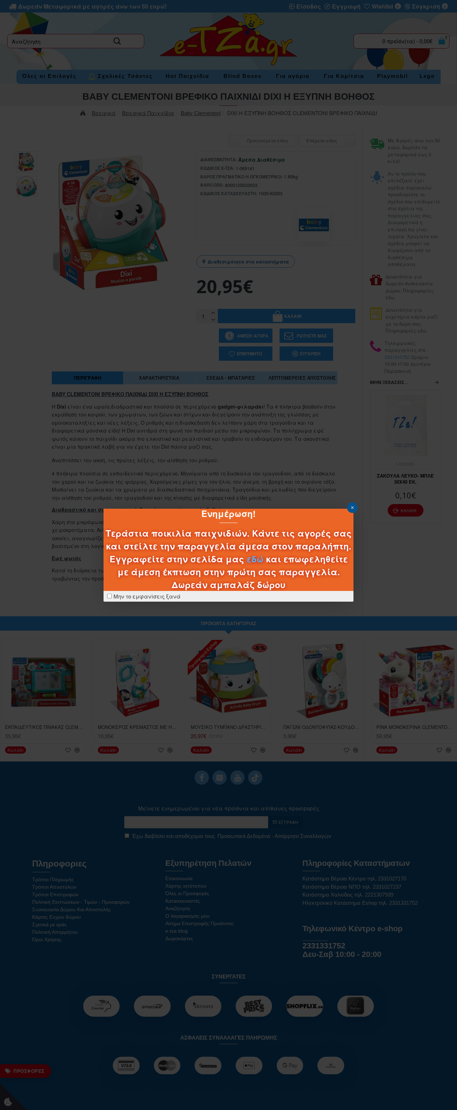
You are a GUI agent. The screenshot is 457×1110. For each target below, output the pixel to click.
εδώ (255, 559)
